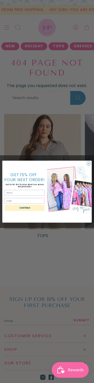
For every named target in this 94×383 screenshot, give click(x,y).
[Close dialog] (89, 163)
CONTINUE (24, 207)
